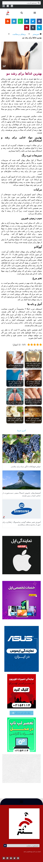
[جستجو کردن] (5, 845)
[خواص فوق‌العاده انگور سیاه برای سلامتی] (21, 448)
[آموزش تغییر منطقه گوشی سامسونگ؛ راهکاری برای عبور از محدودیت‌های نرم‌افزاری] (21, 509)
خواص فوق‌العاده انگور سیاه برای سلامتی (26, 467)
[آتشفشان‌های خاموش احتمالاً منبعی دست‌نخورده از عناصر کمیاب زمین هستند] (21, 480)
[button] (35, 13)
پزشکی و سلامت (19, 34)
